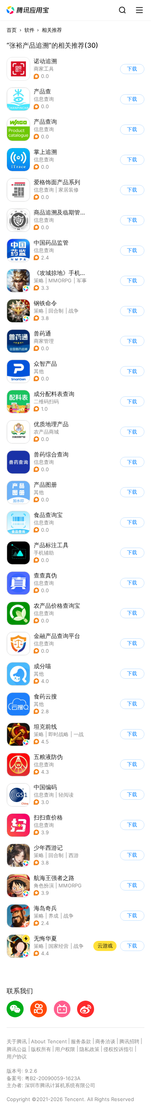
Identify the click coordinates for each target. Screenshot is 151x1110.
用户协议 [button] (17, 1056)
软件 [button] (29, 30)
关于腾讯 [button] (17, 1041)
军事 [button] (82, 280)
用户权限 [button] (65, 1049)
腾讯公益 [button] (17, 1049)
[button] (28, 10)
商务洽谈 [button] (105, 1041)
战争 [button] (74, 311)
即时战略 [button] (58, 734)
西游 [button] (74, 855)
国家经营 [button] (58, 946)
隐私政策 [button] (89, 1049)
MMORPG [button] (60, 280)
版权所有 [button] (41, 1049)
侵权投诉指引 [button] (118, 1049)
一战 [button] (79, 734)
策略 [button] (39, 280)
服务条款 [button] (81, 1041)
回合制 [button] (55, 311)
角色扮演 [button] (44, 885)
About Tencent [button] (49, 1041)
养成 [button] (53, 916)
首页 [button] (12, 30)
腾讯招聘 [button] (129, 1041)
